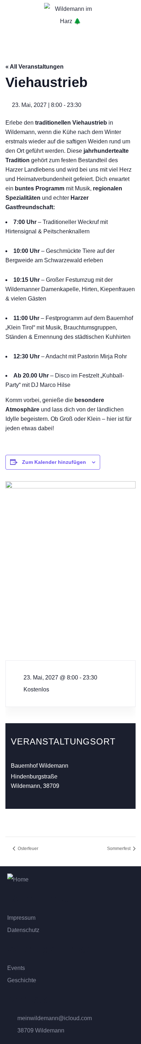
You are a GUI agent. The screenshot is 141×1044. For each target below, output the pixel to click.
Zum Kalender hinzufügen (54, 462)
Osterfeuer (27, 848)
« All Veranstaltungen (34, 67)
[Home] (18, 879)
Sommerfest (119, 848)
